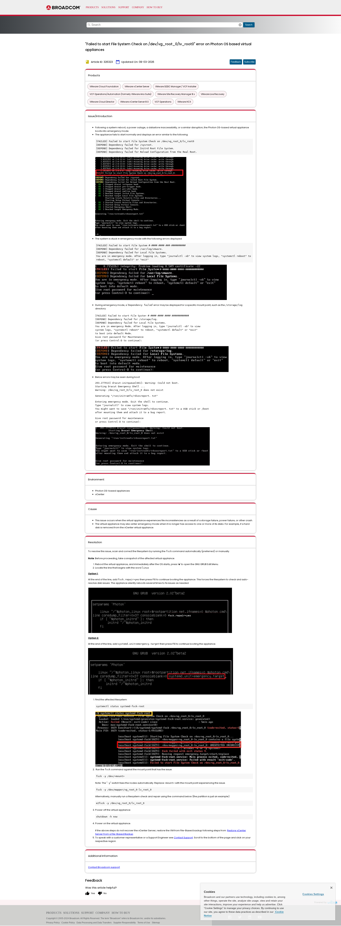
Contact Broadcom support (104, 867)
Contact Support (183, 837)
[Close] (331, 888)
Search (248, 24)
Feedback (236, 61)
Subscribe (249, 61)
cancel (240, 25)
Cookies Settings (313, 894)
